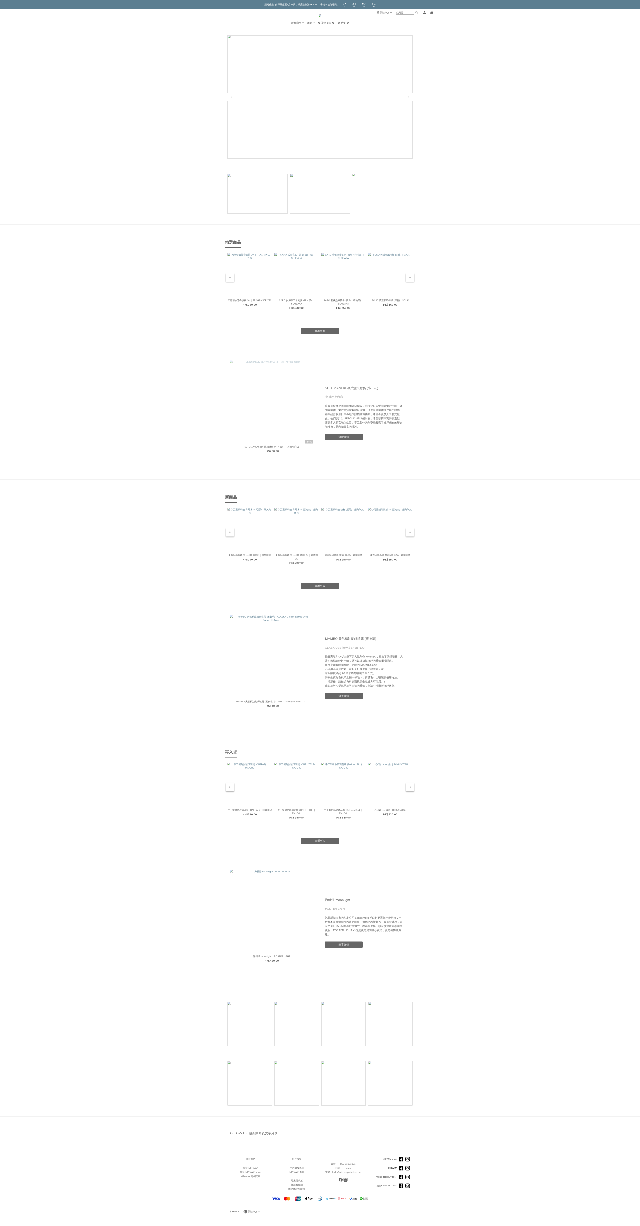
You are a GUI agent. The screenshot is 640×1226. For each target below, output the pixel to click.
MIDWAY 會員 (297, 1172)
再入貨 (231, 751)
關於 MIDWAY (250, 1168)
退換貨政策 (297, 1180)
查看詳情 (382, 141)
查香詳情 (343, 696)
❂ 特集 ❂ (343, 22)
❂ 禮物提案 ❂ (326, 22)
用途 (309, 22)
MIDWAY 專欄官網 (250, 1176)
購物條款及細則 (296, 1188)
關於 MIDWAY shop (250, 1172)
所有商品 (296, 22)
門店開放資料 (297, 1168)
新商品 (231, 497)
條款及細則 (297, 1184)
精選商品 (233, 242)
